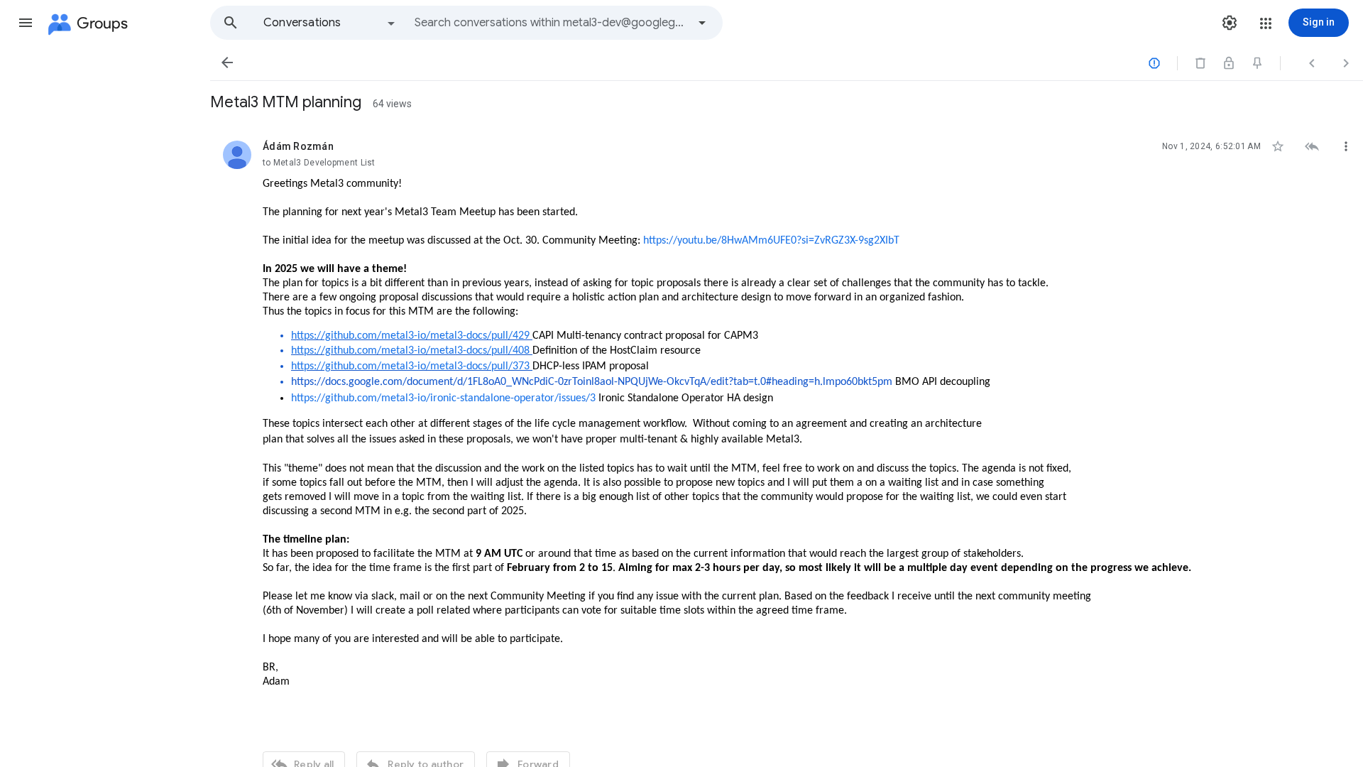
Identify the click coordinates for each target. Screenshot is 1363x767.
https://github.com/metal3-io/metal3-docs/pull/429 (411, 336)
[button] (26, 23)
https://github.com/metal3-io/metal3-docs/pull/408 (410, 351)
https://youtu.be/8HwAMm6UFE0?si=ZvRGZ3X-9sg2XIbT (771, 240)
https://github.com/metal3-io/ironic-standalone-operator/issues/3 (443, 398)
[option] (330, 22)
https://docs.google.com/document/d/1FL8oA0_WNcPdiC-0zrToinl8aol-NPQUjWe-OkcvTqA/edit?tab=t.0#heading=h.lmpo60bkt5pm (591, 382)
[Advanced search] (702, 22)
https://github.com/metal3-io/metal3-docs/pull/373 (410, 366)
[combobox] (551, 22)
